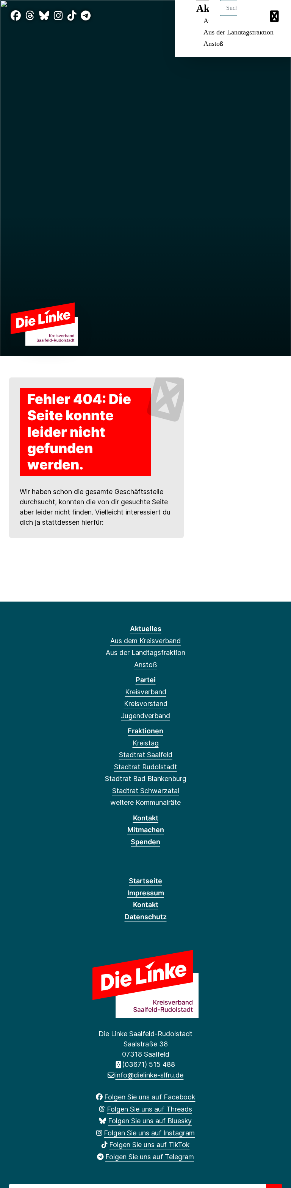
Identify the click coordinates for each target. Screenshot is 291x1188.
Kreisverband (145, 692)
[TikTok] (72, 16)
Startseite (145, 881)
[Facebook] (16, 16)
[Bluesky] (44, 16)
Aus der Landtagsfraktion (238, 32)
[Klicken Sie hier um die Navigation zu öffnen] (275, 16)
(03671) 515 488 (148, 1064)
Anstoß (213, 43)
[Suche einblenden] (253, 16)
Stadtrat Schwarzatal (145, 791)
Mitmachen (145, 830)
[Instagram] (58, 16)
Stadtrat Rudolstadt (145, 767)
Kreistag (146, 743)
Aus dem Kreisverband (145, 641)
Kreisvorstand (145, 704)
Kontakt (145, 818)
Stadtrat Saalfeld (145, 755)
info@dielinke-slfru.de (149, 1075)
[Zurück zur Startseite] (44, 323)
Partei (146, 680)
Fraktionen (145, 731)
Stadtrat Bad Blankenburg (145, 779)
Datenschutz (146, 917)
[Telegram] (86, 16)
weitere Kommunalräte (145, 802)
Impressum (145, 893)
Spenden (145, 842)
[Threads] (29, 16)
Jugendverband (145, 716)
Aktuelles (145, 629)
